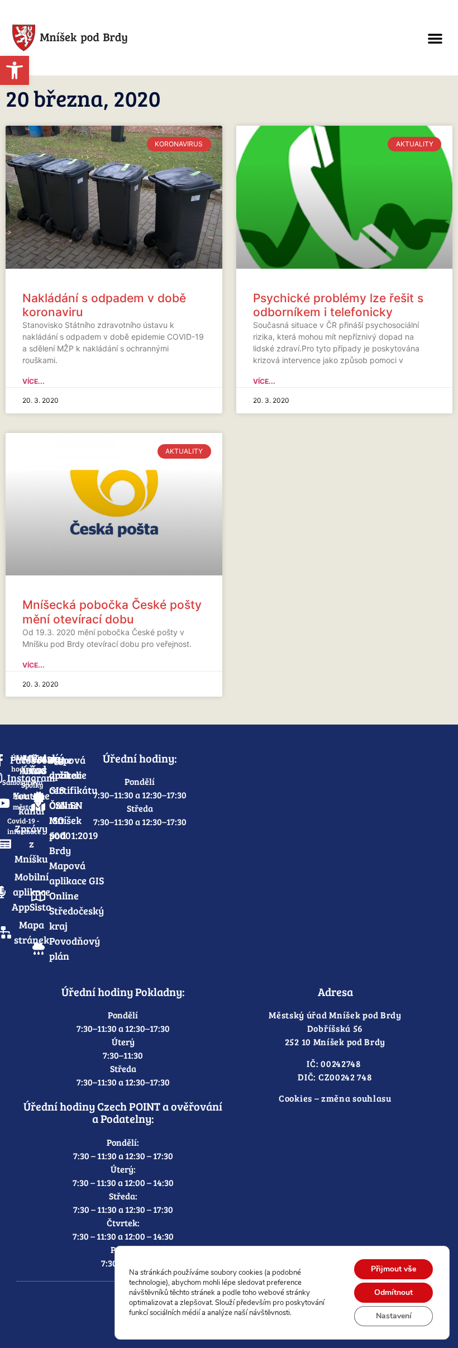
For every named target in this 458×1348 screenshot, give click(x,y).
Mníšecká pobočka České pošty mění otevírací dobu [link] (112, 612)
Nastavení (394, 1316)
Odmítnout (393, 1292)
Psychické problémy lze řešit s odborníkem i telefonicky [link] (338, 305)
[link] (14, 70)
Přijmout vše (393, 1269)
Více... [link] (33, 381)
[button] (435, 38)
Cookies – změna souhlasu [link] (335, 1098)
